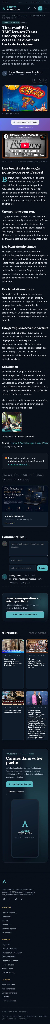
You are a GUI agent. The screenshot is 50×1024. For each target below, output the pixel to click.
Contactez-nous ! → (18, 464)
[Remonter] (45, 1021)
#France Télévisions (24, 475)
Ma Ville (5, 921)
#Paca (39, 475)
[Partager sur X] (40, 80)
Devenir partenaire (9, 993)
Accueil (5, 16)
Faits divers (6, 917)
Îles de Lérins (7, 969)
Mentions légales (9, 1001)
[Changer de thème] (35, 8)
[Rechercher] (29, 8)
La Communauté (8, 957)
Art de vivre (6, 933)
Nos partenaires (8, 989)
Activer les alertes (16, 792)
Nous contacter (8, 985)
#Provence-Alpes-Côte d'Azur (16, 480)
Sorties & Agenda (19, 16)
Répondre (14, 583)
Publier (42, 568)
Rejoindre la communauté (25, 614)
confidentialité (10, 1019)
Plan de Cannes (8, 973)
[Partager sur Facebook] (34, 80)
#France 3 (8, 475)
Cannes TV (6, 925)
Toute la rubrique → (38, 633)
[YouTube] (10, 900)
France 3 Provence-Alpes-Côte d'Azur (29, 443)
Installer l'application (21, 784)
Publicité (5, 997)
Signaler (26, 583)
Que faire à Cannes (10, 949)
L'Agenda (6, 945)
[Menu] (45, 8)
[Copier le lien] (45, 80)
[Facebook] (16, 900)
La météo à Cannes (10, 961)
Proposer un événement (12, 953)
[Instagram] (4, 900)
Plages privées (8, 965)
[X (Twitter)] (21, 900)
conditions (23, 1019)
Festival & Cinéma (9, 913)
